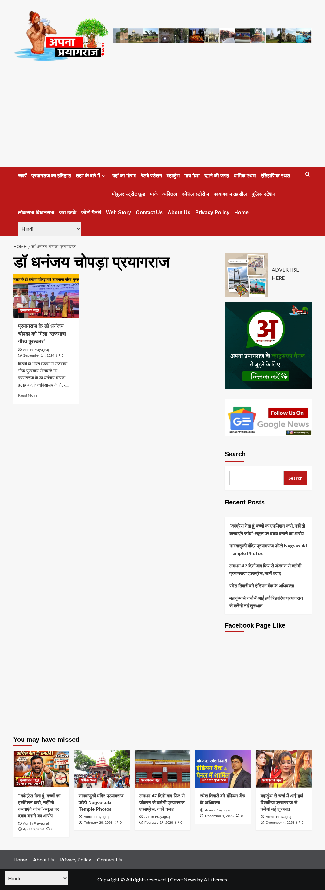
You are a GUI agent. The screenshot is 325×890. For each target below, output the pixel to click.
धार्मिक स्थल (245, 175)
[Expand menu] (103, 176)
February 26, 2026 (98, 822)
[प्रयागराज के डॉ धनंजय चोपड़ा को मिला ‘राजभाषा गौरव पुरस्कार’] (46, 296)
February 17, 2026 (158, 822)
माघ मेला (192, 175)
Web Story (118, 212)
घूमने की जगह (216, 175)
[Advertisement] (162, 119)
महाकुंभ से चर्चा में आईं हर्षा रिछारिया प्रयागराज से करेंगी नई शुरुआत (266, 601)
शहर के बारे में (88, 175)
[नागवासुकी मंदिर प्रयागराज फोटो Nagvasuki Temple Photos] (102, 768)
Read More (27, 395)
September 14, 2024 (38, 355)
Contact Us (149, 212)
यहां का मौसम (124, 175)
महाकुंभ (173, 175)
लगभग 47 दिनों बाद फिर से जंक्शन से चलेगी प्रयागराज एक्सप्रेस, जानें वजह (265, 569)
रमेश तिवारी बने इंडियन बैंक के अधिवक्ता (261, 585)
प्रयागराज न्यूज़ (29, 310)
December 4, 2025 (219, 816)
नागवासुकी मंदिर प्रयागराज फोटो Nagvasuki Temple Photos (268, 549)
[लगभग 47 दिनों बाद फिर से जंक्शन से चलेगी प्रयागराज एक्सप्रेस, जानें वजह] (162, 768)
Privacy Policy (212, 212)
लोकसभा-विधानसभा (36, 212)
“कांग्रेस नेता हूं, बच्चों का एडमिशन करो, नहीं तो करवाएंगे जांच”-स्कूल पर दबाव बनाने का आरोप (267, 529)
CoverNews (183, 879)
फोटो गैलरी (91, 212)
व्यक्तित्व (169, 194)
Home (241, 212)
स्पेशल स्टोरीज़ (195, 194)
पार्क (154, 194)
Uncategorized (214, 780)
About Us (179, 212)
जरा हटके (67, 212)
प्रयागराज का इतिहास (51, 175)
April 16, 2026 (33, 829)
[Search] (308, 174)
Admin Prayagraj (36, 350)
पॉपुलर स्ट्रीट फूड (128, 194)
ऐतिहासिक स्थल (275, 175)
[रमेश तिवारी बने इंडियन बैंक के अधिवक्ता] (223, 768)
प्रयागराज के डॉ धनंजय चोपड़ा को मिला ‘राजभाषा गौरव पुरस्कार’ (42, 333)
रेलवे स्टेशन (151, 175)
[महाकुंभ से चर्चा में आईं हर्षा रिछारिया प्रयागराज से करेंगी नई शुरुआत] (284, 768)
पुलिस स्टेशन (263, 194)
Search (235, 454)
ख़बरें (22, 175)
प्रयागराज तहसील (230, 194)
